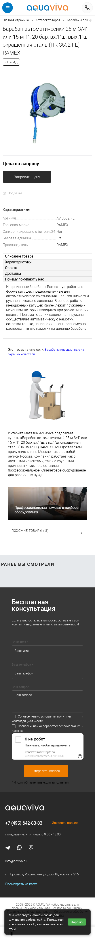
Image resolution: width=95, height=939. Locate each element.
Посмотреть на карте (21, 884)
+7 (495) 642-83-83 (23, 823)
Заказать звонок (65, 823)
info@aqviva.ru (16, 861)
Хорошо (77, 922)
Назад (12, 62)
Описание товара (19, 256)
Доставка (13, 273)
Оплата (11, 268)
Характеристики (18, 262)
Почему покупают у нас (24, 279)
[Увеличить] (47, 113)
